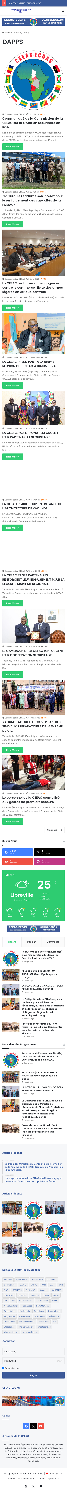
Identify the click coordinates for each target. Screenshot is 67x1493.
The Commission (26, 1327)
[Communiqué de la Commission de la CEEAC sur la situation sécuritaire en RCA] (33, 80)
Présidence (40, 1316)
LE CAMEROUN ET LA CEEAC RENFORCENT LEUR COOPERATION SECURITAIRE (33, 653)
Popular (31, 941)
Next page (52, 830)
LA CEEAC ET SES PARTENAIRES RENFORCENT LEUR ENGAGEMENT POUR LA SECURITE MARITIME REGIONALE (33, 579)
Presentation (9, 1311)
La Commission (26, 1300)
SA (54, 1321)
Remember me (11, 1368)
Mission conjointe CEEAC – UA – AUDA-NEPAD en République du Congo (39, 974)
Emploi (46, 1295)
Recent (12, 941)
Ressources (44, 1321)
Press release (54, 1311)
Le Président (42, 1300)
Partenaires (27, 1306)
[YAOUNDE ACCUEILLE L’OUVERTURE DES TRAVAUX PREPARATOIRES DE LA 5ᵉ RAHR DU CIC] (33, 697)
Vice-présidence (30, 1332)
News (54, 1300)
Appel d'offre (21, 1279)
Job (5, 1300)
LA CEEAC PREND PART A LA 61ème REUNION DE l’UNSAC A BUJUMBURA (29, 364)
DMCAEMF (56, 1290)
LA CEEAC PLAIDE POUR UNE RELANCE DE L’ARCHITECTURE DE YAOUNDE (32, 506)
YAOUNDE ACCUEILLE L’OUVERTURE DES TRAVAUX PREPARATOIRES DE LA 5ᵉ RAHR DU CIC (32, 726)
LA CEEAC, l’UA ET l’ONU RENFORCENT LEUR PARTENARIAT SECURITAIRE (30, 435)
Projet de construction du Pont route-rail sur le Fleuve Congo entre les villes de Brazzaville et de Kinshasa (42, 1028)
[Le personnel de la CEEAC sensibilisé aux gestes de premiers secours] (33, 772)
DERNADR (17, 1290)
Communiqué (10, 1285)
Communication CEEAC (15, 114)
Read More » (12, 146)
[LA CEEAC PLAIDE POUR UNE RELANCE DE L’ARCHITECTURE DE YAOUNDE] (33, 479)
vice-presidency (11, 1332)
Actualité (16, 32)
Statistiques (9, 1327)
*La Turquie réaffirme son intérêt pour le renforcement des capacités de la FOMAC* (32, 200)
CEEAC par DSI (56, 1473)
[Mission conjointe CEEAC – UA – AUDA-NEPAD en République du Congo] (10, 975)
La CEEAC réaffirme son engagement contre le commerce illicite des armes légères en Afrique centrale (32, 287)
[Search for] (63, 11)
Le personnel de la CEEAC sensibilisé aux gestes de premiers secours (31, 799)
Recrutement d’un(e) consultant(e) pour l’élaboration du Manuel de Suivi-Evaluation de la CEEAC (42, 955)
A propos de (53, 1478)
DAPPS (23, 1285)
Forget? (59, 1361)
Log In (33, 1375)
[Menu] (3, 11)
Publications (9, 1321)
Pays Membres (42, 1306)
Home (7, 32)
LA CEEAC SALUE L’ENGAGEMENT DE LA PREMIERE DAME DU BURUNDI (42, 987)
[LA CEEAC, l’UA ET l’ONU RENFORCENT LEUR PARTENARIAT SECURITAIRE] (33, 408)
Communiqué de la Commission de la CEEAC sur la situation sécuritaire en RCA (32, 122)
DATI (43, 1285)
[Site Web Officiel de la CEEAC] (20, 11)
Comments (53, 941)
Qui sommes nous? (26, 1478)
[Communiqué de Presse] (55, 1231)
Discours (43, 1290)
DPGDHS (22, 1295)
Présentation (24, 1316)
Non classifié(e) (11, 1306)
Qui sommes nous (26, 1321)
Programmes (9, 1316)
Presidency (39, 1311)
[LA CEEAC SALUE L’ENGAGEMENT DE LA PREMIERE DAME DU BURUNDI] (10, 989)
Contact (41, 1478)
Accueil (11, 1478)
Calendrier (51, 1279)
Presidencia (24, 1311)
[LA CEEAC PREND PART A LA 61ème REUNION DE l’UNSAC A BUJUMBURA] (33, 333)
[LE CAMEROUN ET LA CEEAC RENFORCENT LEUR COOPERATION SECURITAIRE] (33, 626)
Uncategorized (44, 1327)
